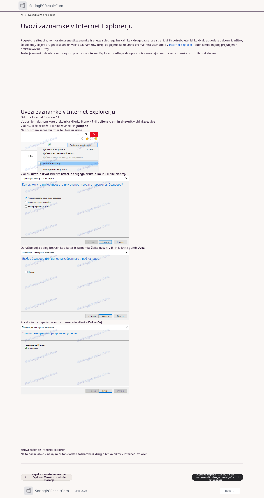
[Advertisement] (130, 82)
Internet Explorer (180, 45)
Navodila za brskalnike (41, 15)
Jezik (228, 490)
